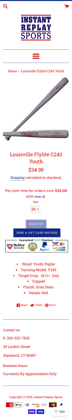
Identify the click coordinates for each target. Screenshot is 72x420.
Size (35, 202)
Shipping (17, 177)
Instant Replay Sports (48, 397)
